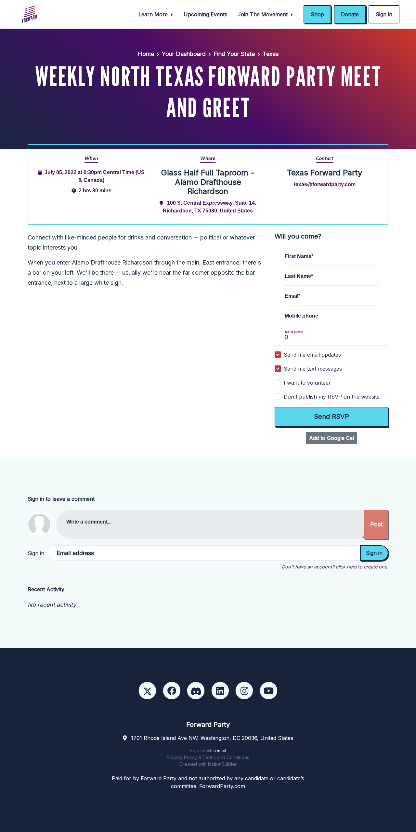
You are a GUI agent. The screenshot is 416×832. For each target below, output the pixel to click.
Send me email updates (312, 354)
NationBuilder (222, 764)
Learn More (153, 14)
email (220, 750)
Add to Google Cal (331, 438)
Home (146, 53)
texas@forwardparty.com (325, 184)
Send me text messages (313, 368)
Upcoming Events (205, 14)
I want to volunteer (307, 382)
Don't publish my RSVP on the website (332, 396)
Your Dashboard (184, 53)
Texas (271, 53)
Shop (317, 14)
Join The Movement (263, 14)
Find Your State (234, 53)
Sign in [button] (384, 14)
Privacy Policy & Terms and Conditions (208, 757)
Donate (350, 14)
